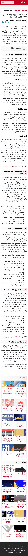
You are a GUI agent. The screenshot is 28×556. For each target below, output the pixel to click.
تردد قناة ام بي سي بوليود (12, 337)
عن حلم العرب (21, 550)
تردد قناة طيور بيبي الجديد (12, 166)
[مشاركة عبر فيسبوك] (3, 22)
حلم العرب (23, 2)
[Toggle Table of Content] (23, 48)
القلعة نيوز (18, 552)
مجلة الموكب (10, 552)
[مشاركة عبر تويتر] (5, 22)
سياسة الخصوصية (19, 548)
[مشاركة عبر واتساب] (8, 22)
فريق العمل (13, 550)
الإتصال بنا (5, 550)
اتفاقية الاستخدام (8, 548)
